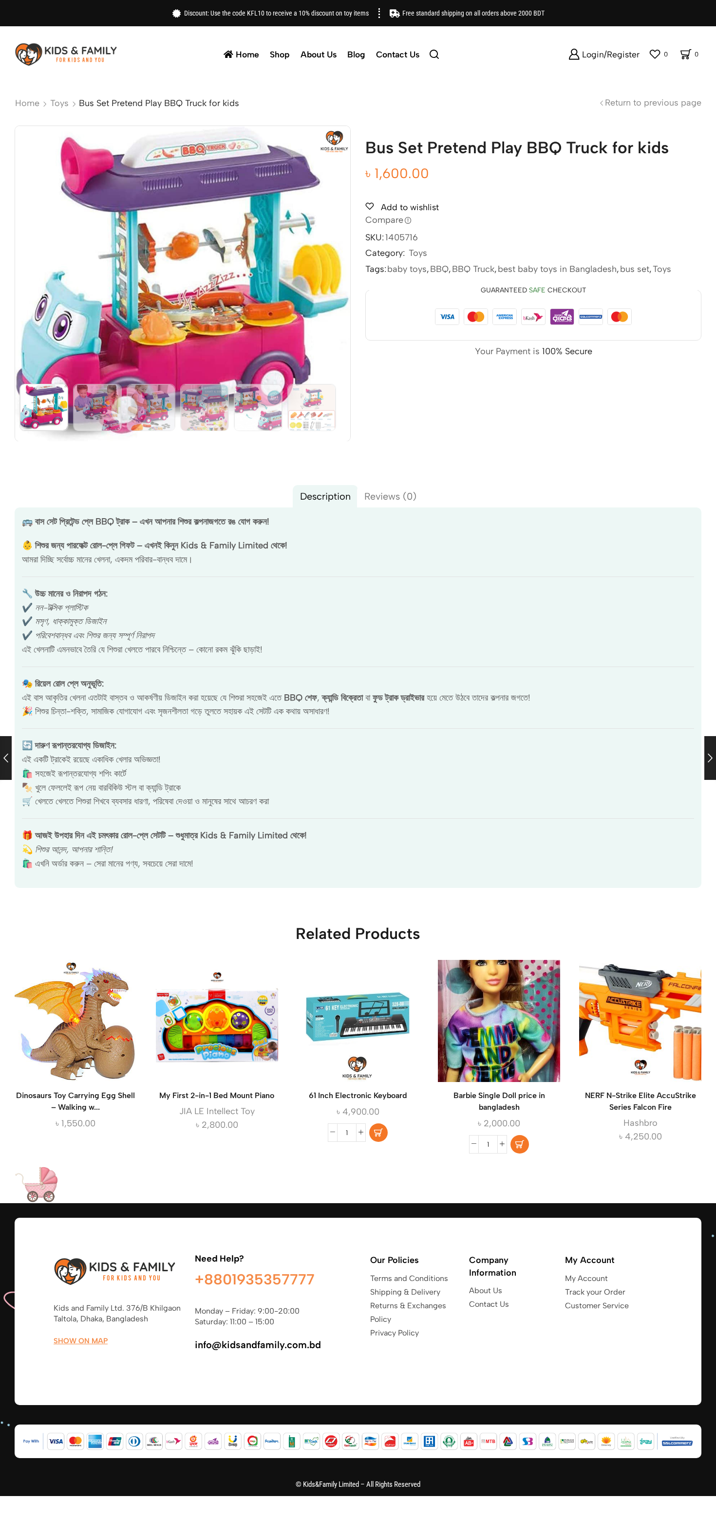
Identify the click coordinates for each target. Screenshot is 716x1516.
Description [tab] (325, 496)
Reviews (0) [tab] (390, 496)
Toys (59, 103)
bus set (634, 269)
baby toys (407, 269)
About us (319, 54)
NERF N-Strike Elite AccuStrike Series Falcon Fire (640, 1101)
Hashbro (640, 1123)
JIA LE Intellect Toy (217, 1111)
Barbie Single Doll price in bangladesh (499, 1101)
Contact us (397, 54)
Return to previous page (653, 102)
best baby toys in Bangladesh (557, 269)
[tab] (325, 496)
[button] (378, 1132)
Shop (280, 54)
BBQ (439, 269)
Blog (356, 54)
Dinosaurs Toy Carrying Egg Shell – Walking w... (75, 1101)
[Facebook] (58, 1364)
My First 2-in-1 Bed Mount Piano (216, 1095)
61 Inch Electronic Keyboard (358, 1095)
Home (247, 54)
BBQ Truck (473, 269)
